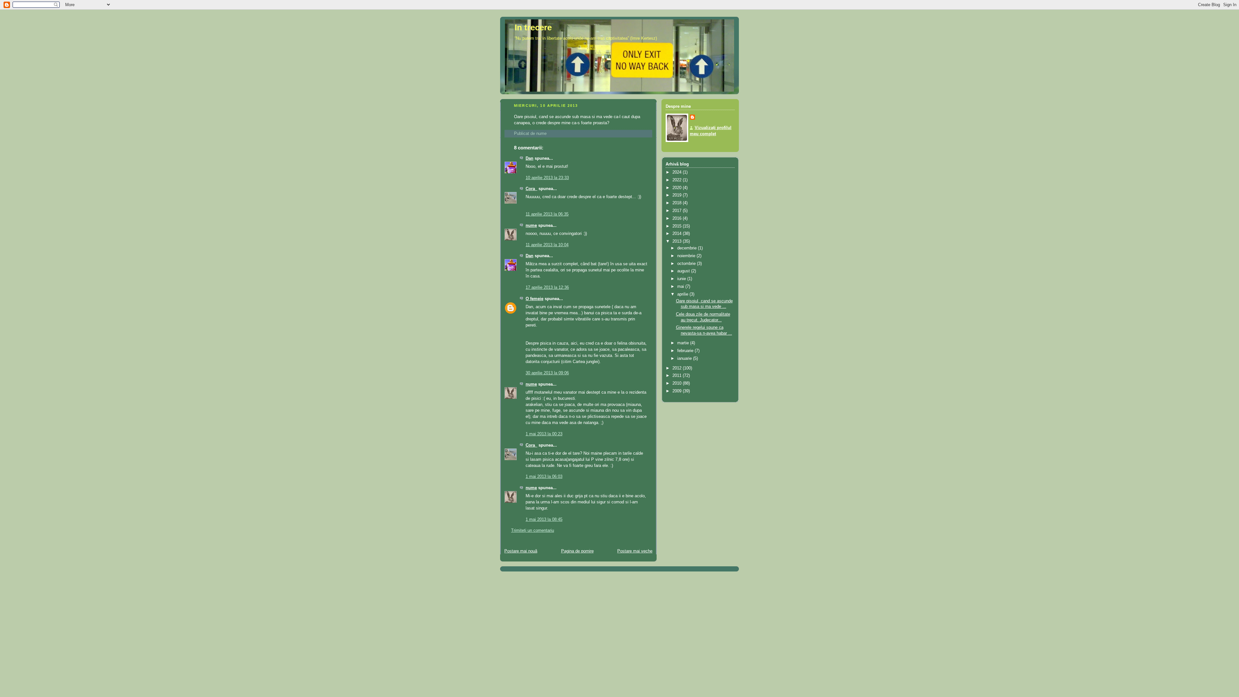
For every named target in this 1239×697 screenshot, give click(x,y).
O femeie (534, 299)
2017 (677, 210)
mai (681, 286)
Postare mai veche (634, 551)
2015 (677, 226)
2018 (677, 203)
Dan (529, 158)
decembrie (687, 248)
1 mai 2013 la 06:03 (544, 476)
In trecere (533, 27)
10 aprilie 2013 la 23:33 (547, 178)
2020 (677, 188)
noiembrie (687, 256)
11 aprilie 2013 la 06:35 (547, 214)
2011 (677, 375)
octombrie (687, 263)
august (684, 271)
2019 (677, 195)
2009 (677, 391)
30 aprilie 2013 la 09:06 (547, 373)
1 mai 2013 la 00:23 (544, 434)
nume (531, 225)
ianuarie (685, 358)
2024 (677, 172)
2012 (677, 368)
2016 (677, 218)
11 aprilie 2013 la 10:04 (547, 245)
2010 (677, 383)
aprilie (683, 294)
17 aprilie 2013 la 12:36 (547, 287)
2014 (677, 233)
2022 (677, 180)
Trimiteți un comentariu (532, 530)
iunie (682, 279)
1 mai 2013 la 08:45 (544, 519)
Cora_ (531, 189)
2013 (677, 241)
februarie (686, 350)
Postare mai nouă (520, 551)
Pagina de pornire (577, 551)
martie (683, 343)
